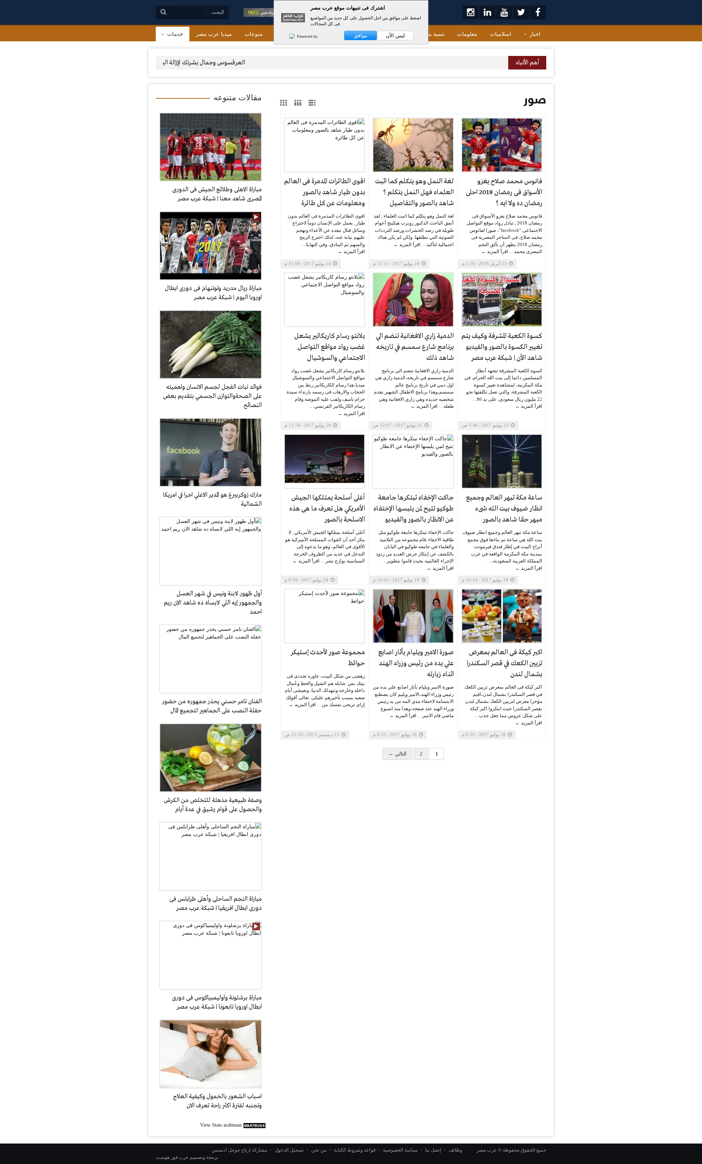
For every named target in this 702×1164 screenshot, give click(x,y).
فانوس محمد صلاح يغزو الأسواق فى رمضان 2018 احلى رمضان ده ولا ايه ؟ (504, 192)
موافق (360, 35)
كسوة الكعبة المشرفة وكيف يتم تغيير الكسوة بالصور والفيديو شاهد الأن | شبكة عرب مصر (501, 347)
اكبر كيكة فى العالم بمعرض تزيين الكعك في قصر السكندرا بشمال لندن (504, 663)
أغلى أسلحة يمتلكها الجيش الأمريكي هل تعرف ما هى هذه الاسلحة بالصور (327, 508)
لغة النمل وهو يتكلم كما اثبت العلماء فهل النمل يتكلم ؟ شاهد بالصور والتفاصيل (414, 192)
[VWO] (288, 36)
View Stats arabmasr (221, 1125)
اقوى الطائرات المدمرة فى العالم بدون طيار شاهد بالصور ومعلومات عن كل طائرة (324, 192)
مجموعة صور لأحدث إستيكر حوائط (328, 658)
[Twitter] (521, 12)
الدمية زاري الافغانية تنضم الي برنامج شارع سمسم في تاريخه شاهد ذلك (414, 347)
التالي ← (397, 754)
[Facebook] (538, 12)
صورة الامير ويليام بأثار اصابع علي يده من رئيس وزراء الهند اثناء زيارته (415, 663)
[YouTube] (504, 12)
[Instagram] (471, 12)
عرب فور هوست (172, 1157)
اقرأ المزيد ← (494, 251)
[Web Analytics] (254, 1125)
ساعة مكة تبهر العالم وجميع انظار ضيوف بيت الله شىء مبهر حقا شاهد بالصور (504, 508)
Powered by (306, 36)
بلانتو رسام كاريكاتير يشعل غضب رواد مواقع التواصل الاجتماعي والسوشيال (329, 347)
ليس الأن (395, 35)
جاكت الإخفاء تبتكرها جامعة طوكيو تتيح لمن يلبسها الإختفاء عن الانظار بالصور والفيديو (413, 508)
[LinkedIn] (487, 12)
